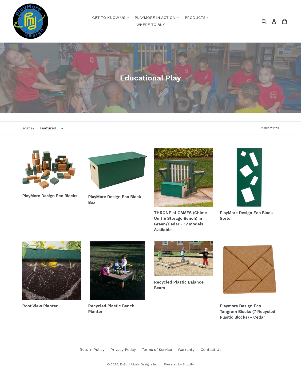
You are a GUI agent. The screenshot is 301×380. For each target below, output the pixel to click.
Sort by (28, 128)
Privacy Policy (123, 349)
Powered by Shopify (179, 364)
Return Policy (92, 349)
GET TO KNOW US (109, 17)
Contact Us (211, 349)
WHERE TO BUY (150, 24)
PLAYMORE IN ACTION (156, 17)
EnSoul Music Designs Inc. (139, 364)
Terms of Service (157, 349)
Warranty (186, 349)
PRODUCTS (196, 17)
